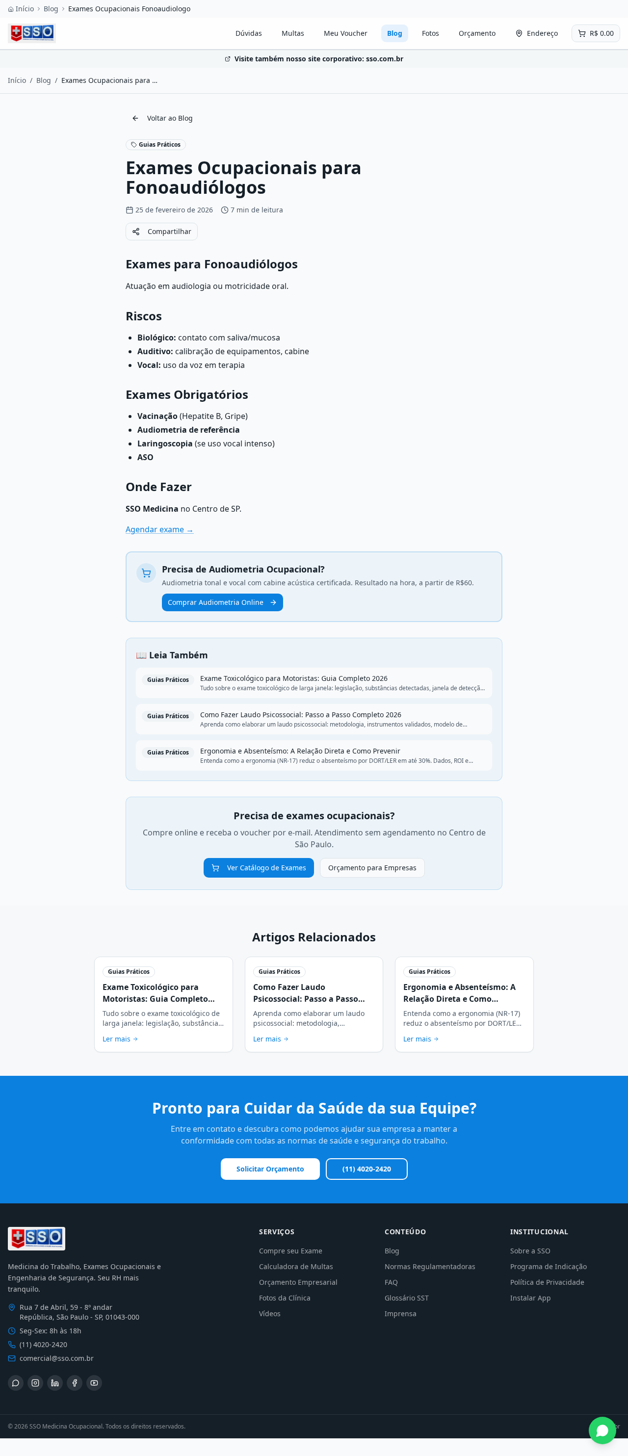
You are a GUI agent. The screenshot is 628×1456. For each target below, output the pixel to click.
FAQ (391, 1282)
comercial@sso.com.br (57, 1358)
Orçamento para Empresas (372, 867)
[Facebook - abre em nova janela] (74, 1383)
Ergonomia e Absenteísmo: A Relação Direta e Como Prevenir (459, 999)
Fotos (430, 33)
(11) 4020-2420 (366, 1168)
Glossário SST (407, 1297)
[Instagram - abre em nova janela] (35, 1383)
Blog (51, 8)
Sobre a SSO (530, 1250)
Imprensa (401, 1313)
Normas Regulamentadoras (430, 1266)
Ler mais (117, 1038)
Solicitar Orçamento (270, 1168)
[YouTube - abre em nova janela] (94, 1383)
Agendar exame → (160, 529)
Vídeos (270, 1313)
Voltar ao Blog (170, 118)
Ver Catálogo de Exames (266, 867)
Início (25, 8)
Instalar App (530, 1297)
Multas (293, 33)
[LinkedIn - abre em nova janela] (55, 1383)
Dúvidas (249, 33)
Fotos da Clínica (285, 1297)
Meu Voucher (345, 33)
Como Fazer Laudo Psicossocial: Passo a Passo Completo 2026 (305, 999)
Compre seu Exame (290, 1250)
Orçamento (477, 33)
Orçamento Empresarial (298, 1282)
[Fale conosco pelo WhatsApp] (602, 1430)
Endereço (542, 33)
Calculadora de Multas (296, 1266)
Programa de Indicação (548, 1266)
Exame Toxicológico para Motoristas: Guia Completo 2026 (155, 999)
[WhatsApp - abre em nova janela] (16, 1383)
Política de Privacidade (547, 1282)
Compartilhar (169, 231)
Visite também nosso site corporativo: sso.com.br (319, 58)
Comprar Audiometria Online (215, 602)
